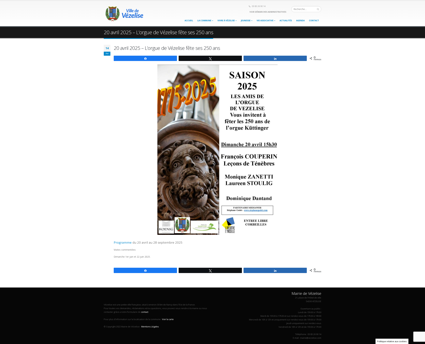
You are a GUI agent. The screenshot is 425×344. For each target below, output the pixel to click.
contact (144, 312)
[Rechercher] (318, 9)
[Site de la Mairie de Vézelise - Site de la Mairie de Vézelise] (124, 14)
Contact (314, 20)
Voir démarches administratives (267, 11)
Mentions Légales (150, 326)
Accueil (189, 20)
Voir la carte (168, 319)
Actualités (286, 20)
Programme (123, 242)
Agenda (300, 20)
